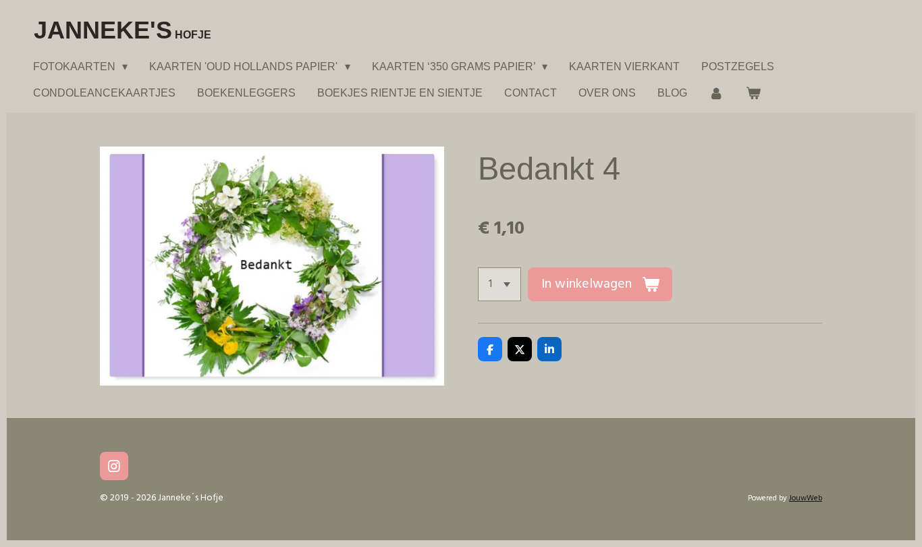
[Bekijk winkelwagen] (752, 93)
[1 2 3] (499, 284)
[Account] (716, 93)
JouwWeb (805, 498)
